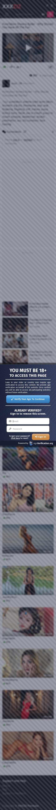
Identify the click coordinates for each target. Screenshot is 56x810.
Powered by (23, 443)
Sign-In (42, 436)
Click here (15, 438)
